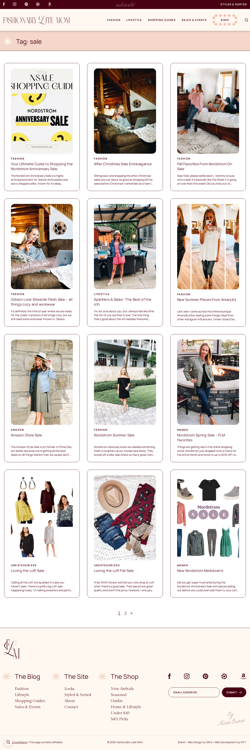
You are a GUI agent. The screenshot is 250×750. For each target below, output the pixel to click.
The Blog (27, 676)
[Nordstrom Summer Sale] (125, 382)
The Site (76, 676)
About (69, 701)
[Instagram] (14, 4)
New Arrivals (122, 688)
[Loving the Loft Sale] (42, 517)
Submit (232, 692)
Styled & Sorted (234, 4)
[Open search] (8, 742)
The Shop (125, 676)
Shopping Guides (162, 20)
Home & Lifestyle (126, 707)
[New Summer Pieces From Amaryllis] (208, 246)
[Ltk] (37, 4)
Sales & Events (194, 20)
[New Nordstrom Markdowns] (208, 517)
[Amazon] (49, 4)
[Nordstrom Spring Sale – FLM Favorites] (208, 382)
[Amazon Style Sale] (42, 382)
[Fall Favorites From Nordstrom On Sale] (208, 111)
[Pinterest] (26, 4)
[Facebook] (4, 4)
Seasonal (119, 695)
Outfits (116, 701)
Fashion (113, 20)
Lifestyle (134, 20)
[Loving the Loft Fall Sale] (125, 517)
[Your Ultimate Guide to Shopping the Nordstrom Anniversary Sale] (42, 111)
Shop (225, 20)
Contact (71, 707)
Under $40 (120, 713)
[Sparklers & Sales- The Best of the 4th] (125, 246)
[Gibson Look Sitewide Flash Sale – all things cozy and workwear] (42, 246)
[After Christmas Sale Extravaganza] (125, 111)
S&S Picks (119, 719)
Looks (69, 688)
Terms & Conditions (15, 742)
